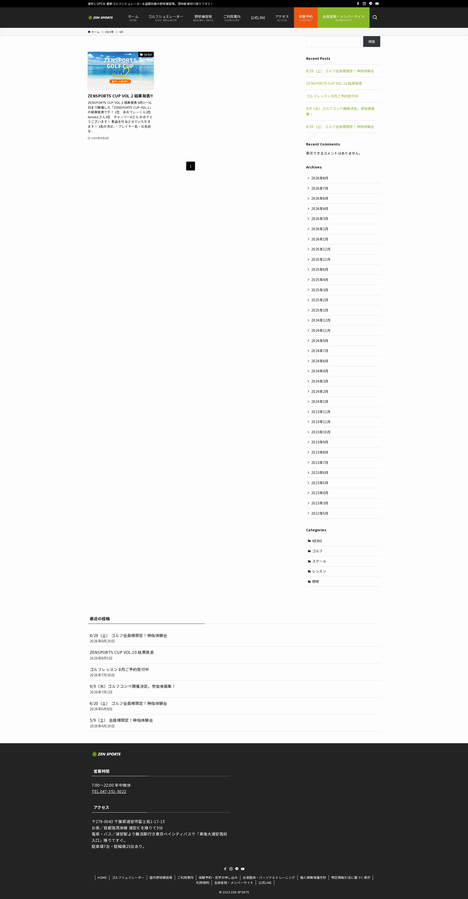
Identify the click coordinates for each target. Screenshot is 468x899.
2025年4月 (320, 279)
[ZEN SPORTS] (100, 17)
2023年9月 (320, 441)
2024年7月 (320, 350)
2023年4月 (320, 492)
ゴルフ (317, 550)
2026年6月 (320, 198)
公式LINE (265, 882)
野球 (315, 581)
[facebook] (358, 3)
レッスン (319, 571)
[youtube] (377, 3)
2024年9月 (320, 340)
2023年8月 (320, 452)
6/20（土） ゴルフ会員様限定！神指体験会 (340, 126)
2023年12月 (321, 411)
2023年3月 (320, 503)
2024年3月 (320, 381)
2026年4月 (320, 208)
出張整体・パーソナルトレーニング (269, 877)
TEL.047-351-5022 (109, 791)
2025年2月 (320, 299)
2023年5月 (320, 482)
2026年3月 (320, 218)
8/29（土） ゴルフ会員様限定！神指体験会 (340, 70)
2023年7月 (320, 462)
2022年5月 (320, 513)
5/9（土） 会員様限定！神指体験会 (121, 722)
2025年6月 (320, 269)
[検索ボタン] (375, 17)
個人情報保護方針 (313, 877)
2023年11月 (321, 421)
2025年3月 (320, 289)
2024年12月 (321, 320)
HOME (102, 877)
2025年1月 (320, 310)
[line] (371, 3)
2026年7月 (320, 188)
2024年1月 (320, 401)
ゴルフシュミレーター (128, 877)
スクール (319, 561)
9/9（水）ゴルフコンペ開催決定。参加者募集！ (133, 688)
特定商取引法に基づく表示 (350, 877)
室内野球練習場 (160, 877)
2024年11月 (321, 330)
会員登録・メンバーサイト (234, 882)
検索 (371, 41)
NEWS (317, 540)
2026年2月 (320, 228)
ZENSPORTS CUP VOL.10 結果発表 (334, 83)
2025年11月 (321, 259)
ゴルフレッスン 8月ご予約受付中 (332, 96)
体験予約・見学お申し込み (218, 877)
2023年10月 (321, 431)
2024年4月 (320, 370)
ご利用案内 (185, 877)
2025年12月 (321, 249)
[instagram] (364, 3)
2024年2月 (320, 391)
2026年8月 (320, 178)
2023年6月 (320, 472)
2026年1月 (320, 239)
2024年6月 (320, 360)
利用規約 (202, 882)
